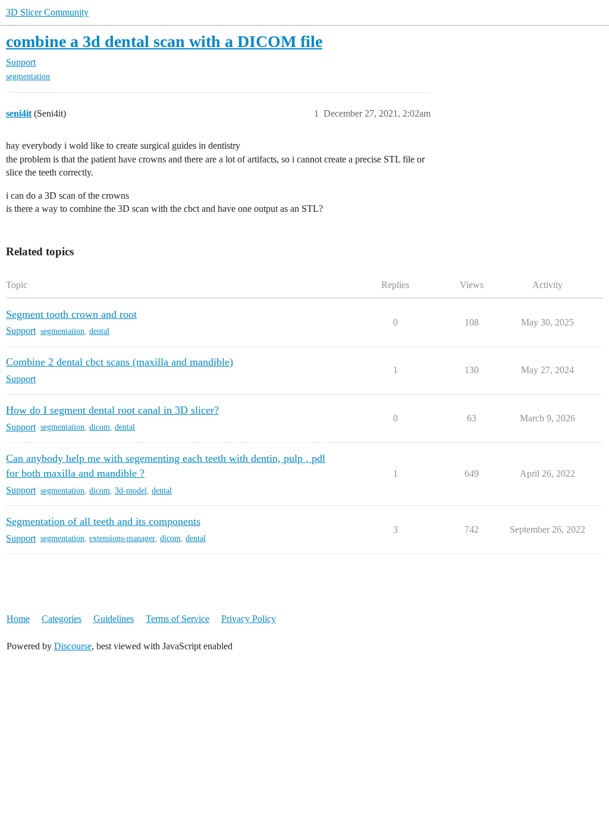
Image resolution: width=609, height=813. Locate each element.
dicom (99, 427)
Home (18, 619)
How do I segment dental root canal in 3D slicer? (112, 410)
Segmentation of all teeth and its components (103, 521)
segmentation (28, 76)
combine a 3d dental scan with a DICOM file (164, 41)
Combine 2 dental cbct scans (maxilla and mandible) (119, 362)
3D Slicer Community (47, 12)
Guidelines (113, 619)
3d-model (131, 490)
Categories (61, 619)
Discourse (73, 646)
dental (99, 331)
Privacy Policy (248, 619)
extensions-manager (122, 538)
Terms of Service (177, 619)
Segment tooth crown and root (71, 314)
